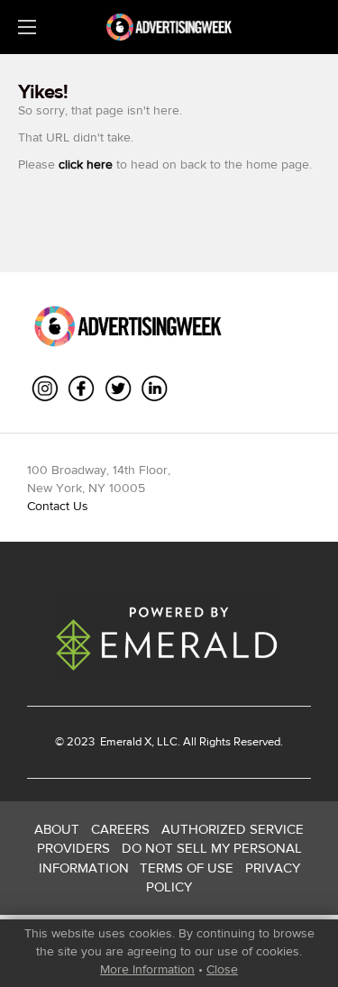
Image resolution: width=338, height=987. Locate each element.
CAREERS (120, 828)
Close (222, 969)
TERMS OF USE (186, 867)
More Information (147, 969)
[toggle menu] (27, 27)
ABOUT (56, 828)
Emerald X (124, 741)
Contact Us (57, 505)
